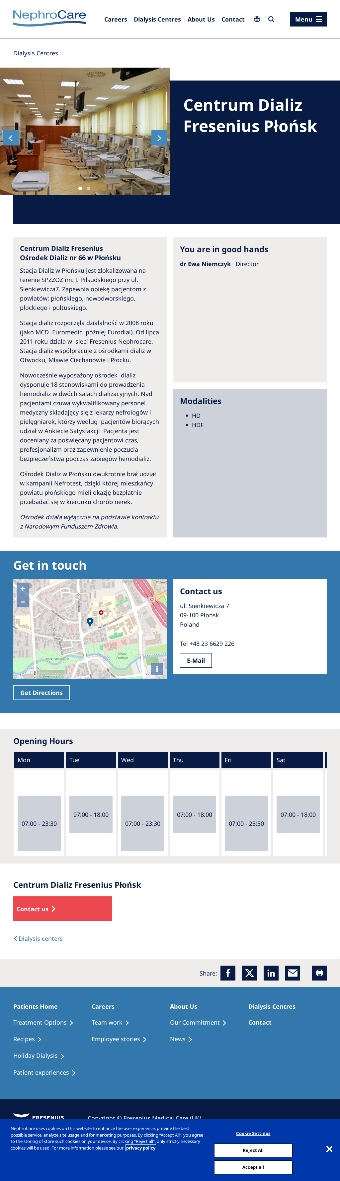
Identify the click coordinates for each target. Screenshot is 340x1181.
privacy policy (140, 1148)
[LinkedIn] (271, 973)
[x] (249, 973)
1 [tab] (80, 188)
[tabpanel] (85, 131)
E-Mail (196, 660)
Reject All (253, 1150)
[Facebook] (227, 973)
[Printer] (319, 973)
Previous (11, 137)
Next (159, 137)
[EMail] (292, 973)
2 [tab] (88, 188)
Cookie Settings (253, 1133)
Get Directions (41, 693)
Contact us (32, 909)
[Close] (329, 1149)
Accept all (253, 1167)
